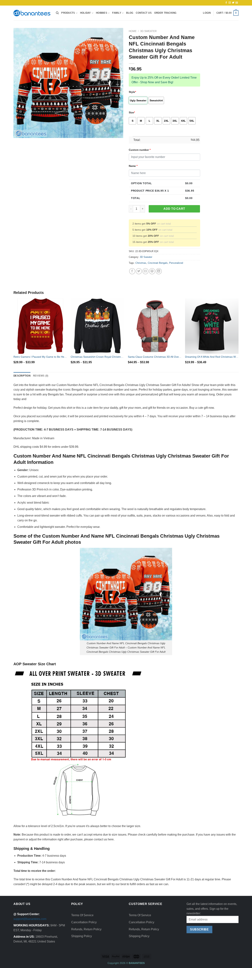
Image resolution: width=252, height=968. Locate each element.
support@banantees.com (29, 918)
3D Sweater (148, 31)
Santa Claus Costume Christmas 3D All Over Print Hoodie (154, 356)
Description (21, 375)
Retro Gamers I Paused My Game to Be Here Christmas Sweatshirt (40, 356)
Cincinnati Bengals (158, 263)
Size (132, 112)
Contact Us (144, 12)
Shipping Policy (81, 936)
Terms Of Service (82, 915)
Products (68, 12)
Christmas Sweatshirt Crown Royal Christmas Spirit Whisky (97, 356)
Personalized (176, 263)
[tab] (21, 376)
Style (132, 91)
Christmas (140, 263)
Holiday (85, 12)
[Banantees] (31, 13)
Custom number (140, 149)
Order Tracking (165, 12)
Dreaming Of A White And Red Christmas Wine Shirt (212, 356)
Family (116, 12)
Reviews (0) (40, 375)
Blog (129, 12)
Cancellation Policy (84, 922)
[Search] (57, 12)
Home (133, 31)
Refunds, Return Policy (86, 929)
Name (133, 165)
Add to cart (174, 208)
